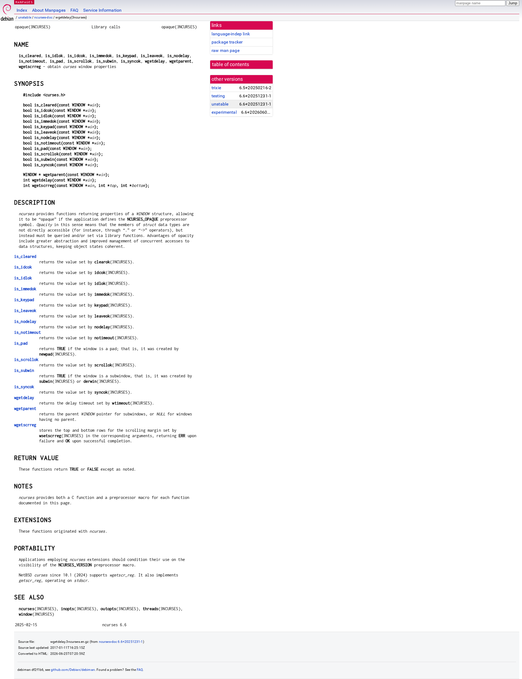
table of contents (230, 64)
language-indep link (231, 33)
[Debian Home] (7, 11)
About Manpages (49, 10)
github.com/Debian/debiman (73, 670)
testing (218, 95)
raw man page (226, 50)
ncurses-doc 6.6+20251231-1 (121, 642)
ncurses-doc (43, 17)
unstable (24, 17)
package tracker (227, 42)
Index (22, 10)
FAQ (74, 10)
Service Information (102, 10)
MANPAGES (24, 2)
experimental (224, 112)
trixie (216, 87)
